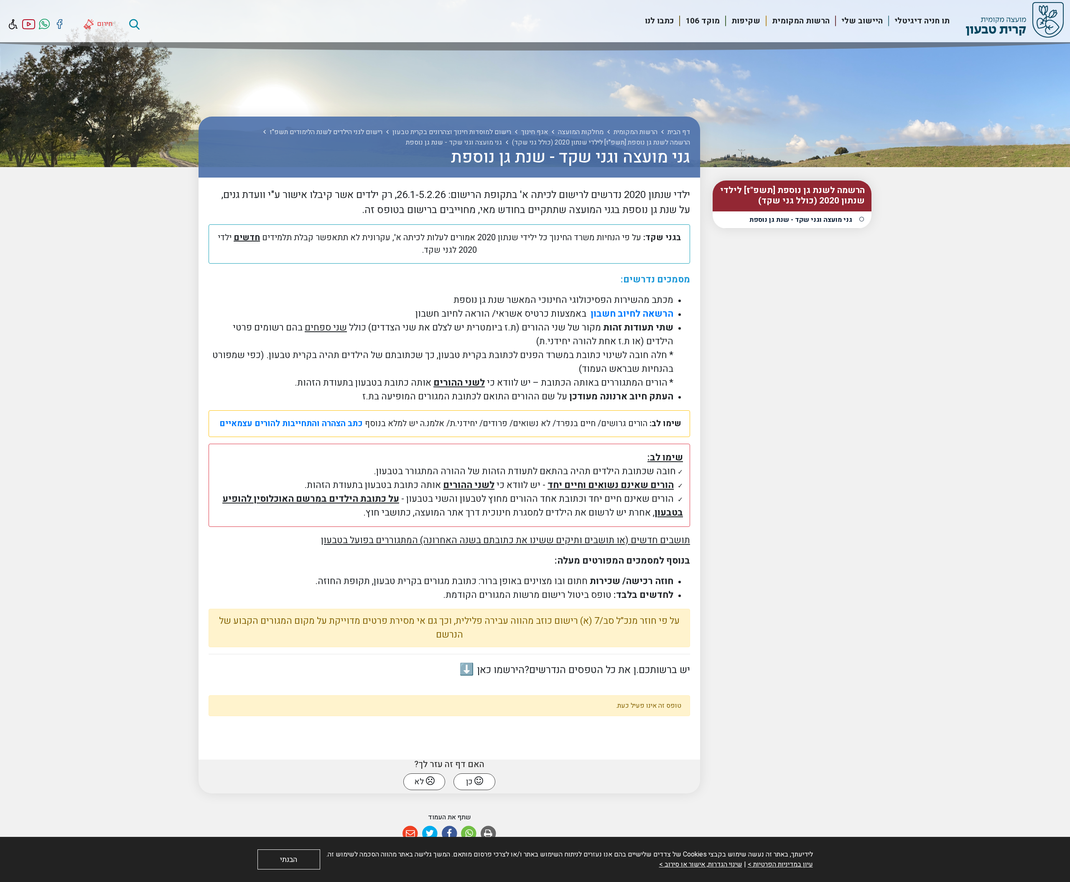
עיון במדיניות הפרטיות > (780, 864)
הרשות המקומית (801, 21)
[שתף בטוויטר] (430, 834)
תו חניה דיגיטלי (922, 21)
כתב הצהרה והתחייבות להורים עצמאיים (290, 423)
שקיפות (745, 21)
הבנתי (288, 859)
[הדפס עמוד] (488, 834)
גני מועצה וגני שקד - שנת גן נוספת (800, 220)
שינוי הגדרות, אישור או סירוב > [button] (700, 864)
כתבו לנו (659, 21)
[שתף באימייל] (410, 834)
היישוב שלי (862, 21)
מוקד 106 (702, 21)
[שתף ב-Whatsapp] (469, 834)
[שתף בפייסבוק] (450, 834)
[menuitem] (917, 21)
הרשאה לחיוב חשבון (630, 313)
